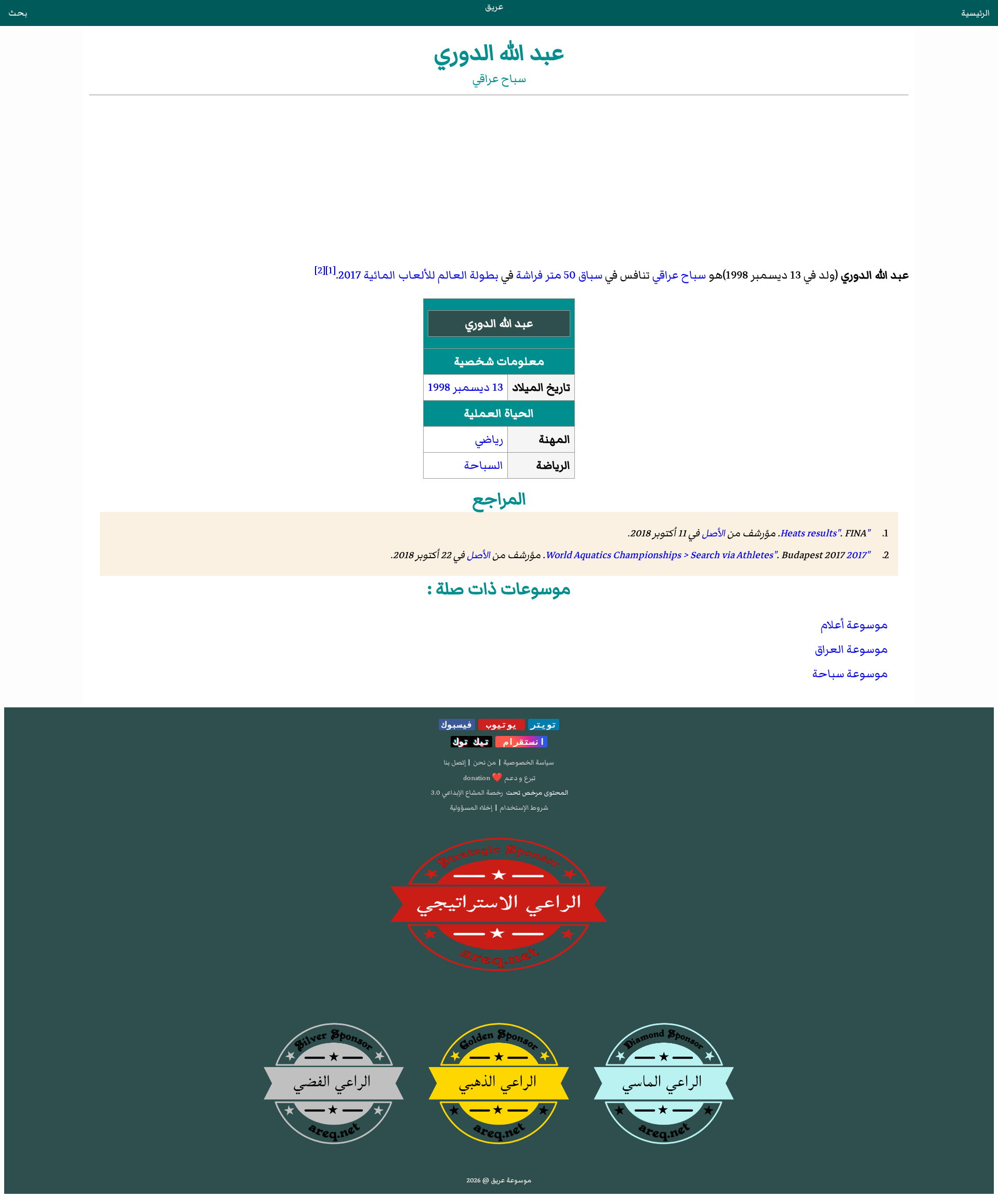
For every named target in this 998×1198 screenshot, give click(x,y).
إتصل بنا (455, 762)
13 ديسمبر (478, 387)
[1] (330, 270)
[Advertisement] (499, 175)
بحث (17, 13)
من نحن (484, 762)
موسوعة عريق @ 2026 (499, 1180)
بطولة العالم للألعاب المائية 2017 (418, 275)
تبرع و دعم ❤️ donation (499, 778)
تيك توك (471, 741)
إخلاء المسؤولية (471, 807)
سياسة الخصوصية (528, 762)
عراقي (665, 275)
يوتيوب (501, 724)
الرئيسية (975, 13)
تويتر (544, 724)
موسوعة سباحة (850, 673)
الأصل (713, 533)
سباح (693, 275)
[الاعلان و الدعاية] (499, 905)
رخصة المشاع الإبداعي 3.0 (467, 792)
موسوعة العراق (851, 649)
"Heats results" (825, 533)
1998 (439, 387)
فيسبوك (456, 724)
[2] (319, 270)
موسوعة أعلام (854, 625)
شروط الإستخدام (524, 807)
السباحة (483, 465)
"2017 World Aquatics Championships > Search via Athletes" (707, 555)
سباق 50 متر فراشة (559, 275)
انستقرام (521, 741)
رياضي (489, 439)
